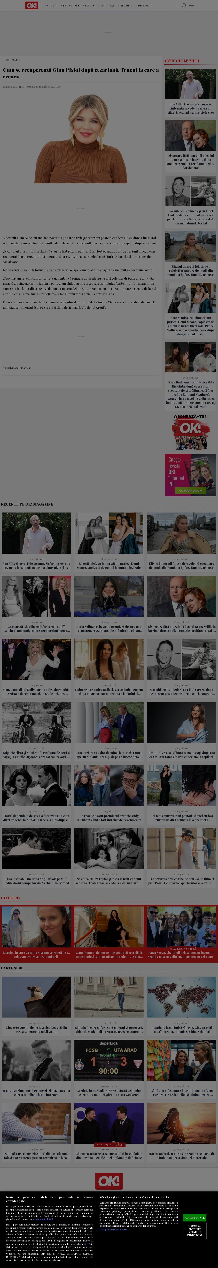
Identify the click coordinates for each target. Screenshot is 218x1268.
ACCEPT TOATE (195, 1217)
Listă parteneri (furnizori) (113, 1229)
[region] (109, 1229)
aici (86, 1243)
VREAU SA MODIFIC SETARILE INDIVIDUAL (195, 1231)
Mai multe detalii (44, 1219)
